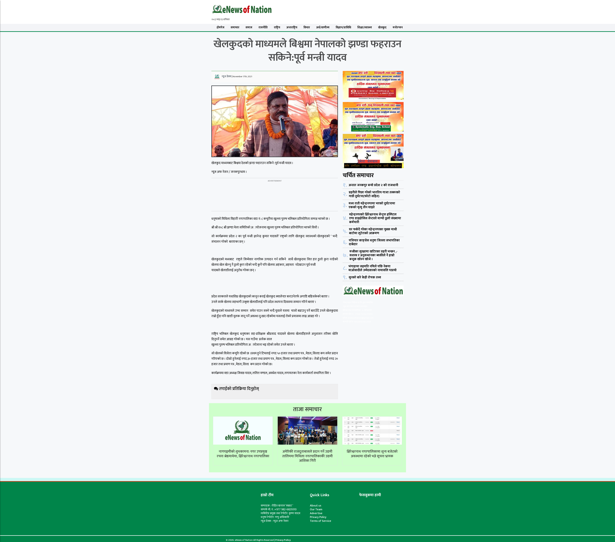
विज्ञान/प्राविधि (343, 27)
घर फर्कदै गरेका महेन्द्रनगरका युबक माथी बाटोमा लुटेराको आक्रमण (373, 231)
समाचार (235, 27)
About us (315, 505)
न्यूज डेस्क (226, 76)
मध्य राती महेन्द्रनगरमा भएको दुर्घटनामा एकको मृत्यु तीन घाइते (372, 205)
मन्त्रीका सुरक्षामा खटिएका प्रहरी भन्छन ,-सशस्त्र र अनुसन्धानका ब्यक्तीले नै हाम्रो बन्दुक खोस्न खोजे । (373, 255)
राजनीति (263, 27)
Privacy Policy (318, 517)
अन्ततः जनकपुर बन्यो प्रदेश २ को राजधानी (373, 185)
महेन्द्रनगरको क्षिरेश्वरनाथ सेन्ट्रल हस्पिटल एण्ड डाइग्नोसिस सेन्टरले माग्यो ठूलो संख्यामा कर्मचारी (375, 218)
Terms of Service (320, 521)
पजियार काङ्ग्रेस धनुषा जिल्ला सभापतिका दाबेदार (374, 242)
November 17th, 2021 (242, 76)
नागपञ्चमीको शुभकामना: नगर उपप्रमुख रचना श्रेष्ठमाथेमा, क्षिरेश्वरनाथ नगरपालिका (243, 454)
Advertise (316, 513)
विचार (306, 27)
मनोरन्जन (398, 27)
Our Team (316, 509)
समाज (249, 27)
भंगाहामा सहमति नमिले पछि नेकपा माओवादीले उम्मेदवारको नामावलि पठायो (372, 268)
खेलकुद (382, 27)
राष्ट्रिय (277, 27)
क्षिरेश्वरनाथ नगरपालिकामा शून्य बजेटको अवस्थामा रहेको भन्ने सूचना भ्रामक (372, 454)
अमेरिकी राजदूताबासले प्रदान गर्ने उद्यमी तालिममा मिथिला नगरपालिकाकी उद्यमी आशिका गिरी (307, 456)
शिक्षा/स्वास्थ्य (364, 27)
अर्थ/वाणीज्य (322, 27)
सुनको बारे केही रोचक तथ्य (365, 277)
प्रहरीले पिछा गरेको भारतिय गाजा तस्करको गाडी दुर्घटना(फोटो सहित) (374, 194)
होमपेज (220, 27)
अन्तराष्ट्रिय (291, 27)
